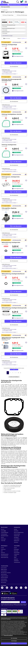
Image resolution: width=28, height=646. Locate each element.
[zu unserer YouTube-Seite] (7, 588)
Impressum (3, 552)
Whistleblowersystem (4, 554)
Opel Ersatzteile (4, 574)
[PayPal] (4, 612)
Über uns (2, 529)
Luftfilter (15, 555)
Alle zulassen (14, 643)
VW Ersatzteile (3, 582)
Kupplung (6, 437)
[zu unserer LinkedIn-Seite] (21, 588)
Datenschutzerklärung (8, 635)
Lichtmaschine (16, 554)
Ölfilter (15, 557)
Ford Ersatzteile (4, 571)
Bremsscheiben (16, 552)
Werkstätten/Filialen (4, 535)
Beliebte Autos (16, 540)
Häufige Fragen (16, 535)
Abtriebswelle (25, 437)
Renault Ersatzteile (4, 577)
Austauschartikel (17, 534)
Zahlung (15, 529)
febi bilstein (15, 473)
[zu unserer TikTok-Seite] (26, 588)
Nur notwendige (14, 638)
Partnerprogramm (4, 534)
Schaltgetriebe (5, 9)
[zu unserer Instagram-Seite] (11, 588)
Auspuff (15, 547)
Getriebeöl (25, 388)
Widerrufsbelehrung (4, 557)
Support (5, 479)
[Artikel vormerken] (26, 48)
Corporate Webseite (4, 532)
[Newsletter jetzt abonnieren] (23, 602)
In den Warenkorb (16, 63)
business (3, 530)
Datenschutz (3, 549)
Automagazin (16, 537)
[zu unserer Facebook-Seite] (2, 588)
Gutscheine (16, 542)
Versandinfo (16, 530)
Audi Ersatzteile (4, 567)
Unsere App (3, 540)
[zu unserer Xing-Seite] (16, 588)
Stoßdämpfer (16, 560)
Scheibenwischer (17, 562)
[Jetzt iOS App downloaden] (5, 593)
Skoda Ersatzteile (4, 580)
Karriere (2, 537)
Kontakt (2, 547)
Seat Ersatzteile (4, 579)
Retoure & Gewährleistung (18, 532)
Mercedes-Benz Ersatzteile (6, 572)
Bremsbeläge (16, 549)
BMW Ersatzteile (4, 569)
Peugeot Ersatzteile (4, 575)
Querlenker (16, 559)
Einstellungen (14, 640)
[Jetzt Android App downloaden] (13, 593)
